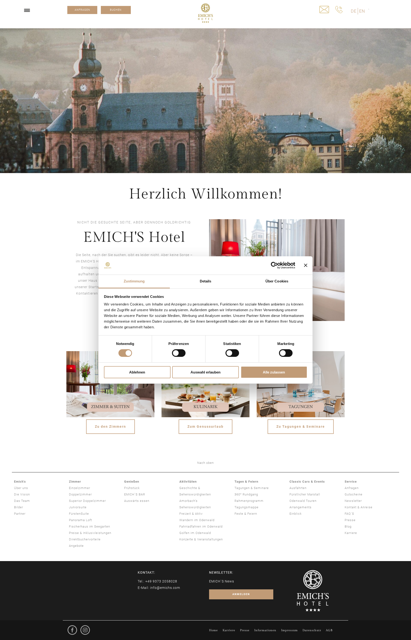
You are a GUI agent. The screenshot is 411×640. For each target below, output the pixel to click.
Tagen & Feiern (246, 481)
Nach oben (205, 463)
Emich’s (20, 481)
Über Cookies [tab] (276, 281)
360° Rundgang (246, 494)
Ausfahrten (298, 488)
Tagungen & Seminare (252, 488)
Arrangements (300, 507)
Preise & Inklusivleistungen (90, 533)
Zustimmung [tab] (134, 281)
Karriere (351, 533)
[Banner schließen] (305, 265)
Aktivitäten (188, 481)
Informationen (265, 630)
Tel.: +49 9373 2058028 (157, 581)
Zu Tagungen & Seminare (300, 426)
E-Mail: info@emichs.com (159, 588)
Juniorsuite (78, 507)
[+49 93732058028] (338, 9)
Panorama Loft (80, 520)
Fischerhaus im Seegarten (89, 526)
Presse (350, 520)
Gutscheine (353, 494)
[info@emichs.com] (324, 9)
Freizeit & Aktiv (191, 513)
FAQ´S (349, 513)
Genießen (131, 481)
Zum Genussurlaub (205, 426)
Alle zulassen (274, 372)
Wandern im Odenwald (197, 520)
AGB (329, 630)
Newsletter (353, 501)
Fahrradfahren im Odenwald (201, 526)
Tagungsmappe (247, 507)
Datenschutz (312, 630)
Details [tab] (205, 281)
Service (351, 481)
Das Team (22, 501)
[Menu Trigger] (27, 10)
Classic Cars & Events (307, 481)
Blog (348, 526)
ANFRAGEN (82, 9)
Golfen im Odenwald (195, 533)
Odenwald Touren (303, 501)
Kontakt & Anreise (358, 507)
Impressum (289, 630)
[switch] (179, 353)
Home (213, 630)
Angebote (76, 546)
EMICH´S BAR (134, 494)
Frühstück (132, 488)
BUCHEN (116, 9)
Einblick (295, 513)
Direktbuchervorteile (85, 539)
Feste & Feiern (246, 513)
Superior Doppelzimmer (87, 501)
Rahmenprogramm (249, 501)
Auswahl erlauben (205, 372)
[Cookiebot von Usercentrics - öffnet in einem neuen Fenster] (274, 265)
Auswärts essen (136, 501)
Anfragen (352, 488)
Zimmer (75, 481)
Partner (19, 513)
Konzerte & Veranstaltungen (201, 539)
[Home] (205, 13)
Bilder (18, 507)
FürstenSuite (79, 513)
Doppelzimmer (80, 494)
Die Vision (22, 494)
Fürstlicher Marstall (304, 494)
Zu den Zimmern (110, 426)
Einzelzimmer (79, 488)
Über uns (21, 488)
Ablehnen (137, 372)
